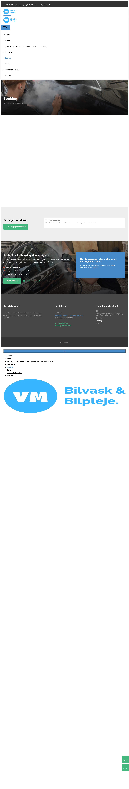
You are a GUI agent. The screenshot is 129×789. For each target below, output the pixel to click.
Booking (8, 58)
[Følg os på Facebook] (4, 3)
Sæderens (8, 52)
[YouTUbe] (10, 3)
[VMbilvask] (10, 23)
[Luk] (64, 351)
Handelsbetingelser (12, 70)
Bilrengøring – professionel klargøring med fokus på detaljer (26, 46)
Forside (7, 34)
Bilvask (7, 40)
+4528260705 (9, 5)
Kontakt (8, 76)
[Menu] (5, 27)
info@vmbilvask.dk (45, 5)
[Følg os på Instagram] (7, 3)
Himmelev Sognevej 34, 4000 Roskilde (26, 5)
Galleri (7, 64)
